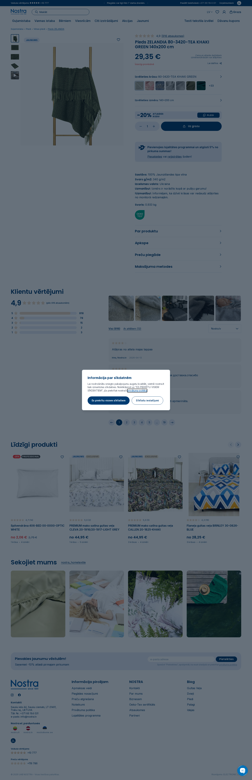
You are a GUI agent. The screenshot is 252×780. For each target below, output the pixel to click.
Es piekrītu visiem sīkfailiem (108, 400)
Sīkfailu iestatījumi (147, 400)
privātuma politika (137, 390)
